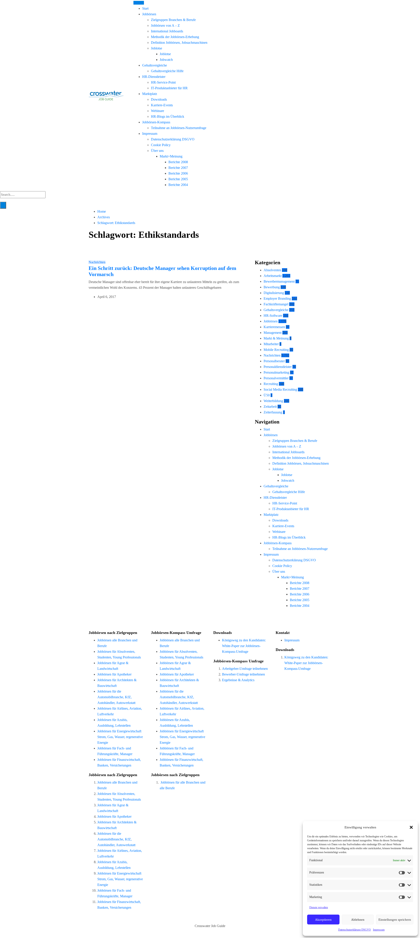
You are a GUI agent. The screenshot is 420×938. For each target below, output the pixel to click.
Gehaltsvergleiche (154, 65)
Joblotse (156, 48)
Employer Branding (277, 298)
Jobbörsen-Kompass (156, 122)
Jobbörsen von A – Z (165, 25)
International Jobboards (167, 31)
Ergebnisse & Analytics (238, 680)
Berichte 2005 (178, 179)
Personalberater (274, 361)
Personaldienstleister (278, 367)
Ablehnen (357, 919)
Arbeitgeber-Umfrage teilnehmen (245, 668)
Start (145, 8)
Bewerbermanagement (279, 281)
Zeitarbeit (270, 406)
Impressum (379, 929)
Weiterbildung (273, 401)
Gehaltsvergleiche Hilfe (167, 71)
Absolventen (272, 270)
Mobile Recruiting (276, 350)
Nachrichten (97, 262)
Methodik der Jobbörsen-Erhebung (175, 37)
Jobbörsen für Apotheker (114, 674)
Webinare (157, 111)
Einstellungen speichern (394, 919)
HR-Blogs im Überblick (167, 116)
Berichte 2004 (178, 185)
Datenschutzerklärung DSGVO (354, 929)
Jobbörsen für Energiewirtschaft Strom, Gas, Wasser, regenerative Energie (120, 736)
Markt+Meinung (171, 156)
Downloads (159, 99)
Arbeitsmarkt (273, 276)
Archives (103, 217)
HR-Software (273, 315)
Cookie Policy (161, 145)
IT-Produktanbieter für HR (169, 88)
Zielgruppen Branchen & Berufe (173, 20)
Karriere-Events (162, 105)
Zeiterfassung (273, 412)
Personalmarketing (276, 372)
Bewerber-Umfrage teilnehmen (243, 674)
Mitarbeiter (271, 344)
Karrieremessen (274, 327)
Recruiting (271, 384)
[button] (411, 827)
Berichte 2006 (178, 173)
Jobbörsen (149, 14)
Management (273, 332)
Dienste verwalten (318, 907)
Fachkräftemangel (276, 304)
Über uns (157, 150)
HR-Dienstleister (153, 77)
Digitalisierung (274, 293)
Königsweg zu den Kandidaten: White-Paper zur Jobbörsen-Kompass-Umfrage (244, 645)
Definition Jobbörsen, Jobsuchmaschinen (179, 42)
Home (101, 211)
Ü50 (267, 395)
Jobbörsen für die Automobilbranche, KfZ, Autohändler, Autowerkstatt (116, 697)
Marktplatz (149, 94)
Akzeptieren (323, 919)
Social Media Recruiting (280, 389)
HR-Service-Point (163, 82)
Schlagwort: (116, 223)
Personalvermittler (276, 378)
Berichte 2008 (178, 162)
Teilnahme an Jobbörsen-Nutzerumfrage (178, 128)
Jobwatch (166, 59)
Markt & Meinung (276, 338)
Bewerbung (272, 287)
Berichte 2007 (178, 168)
